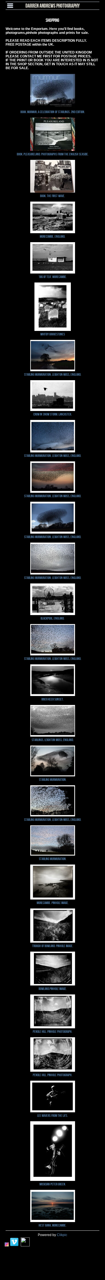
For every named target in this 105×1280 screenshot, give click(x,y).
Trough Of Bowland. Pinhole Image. (52, 946)
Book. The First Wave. (52, 196)
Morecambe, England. (52, 236)
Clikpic (62, 1235)
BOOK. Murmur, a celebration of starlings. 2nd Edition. (52, 112)
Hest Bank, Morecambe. (52, 1225)
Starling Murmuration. (52, 779)
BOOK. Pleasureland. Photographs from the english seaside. (52, 154)
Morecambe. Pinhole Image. (53, 903)
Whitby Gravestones (52, 334)
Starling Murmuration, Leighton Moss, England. (52, 374)
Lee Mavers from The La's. (52, 1115)
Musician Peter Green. (52, 1184)
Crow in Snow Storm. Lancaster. (52, 414)
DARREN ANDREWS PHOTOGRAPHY (52, 5)
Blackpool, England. (52, 618)
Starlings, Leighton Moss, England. (53, 740)
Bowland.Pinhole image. (53, 989)
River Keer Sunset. (52, 699)
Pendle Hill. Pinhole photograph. (52, 1031)
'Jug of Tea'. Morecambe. (53, 277)
